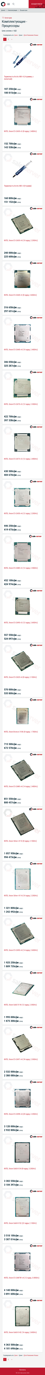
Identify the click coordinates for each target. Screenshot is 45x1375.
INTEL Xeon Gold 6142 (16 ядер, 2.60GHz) (20, 1332)
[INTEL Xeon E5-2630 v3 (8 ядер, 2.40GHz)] (22, 113)
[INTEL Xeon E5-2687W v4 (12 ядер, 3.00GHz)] (22, 1259)
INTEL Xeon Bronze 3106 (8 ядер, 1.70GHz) (21, 732)
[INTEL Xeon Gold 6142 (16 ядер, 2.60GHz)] (22, 1314)
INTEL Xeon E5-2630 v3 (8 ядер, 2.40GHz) (20, 131)
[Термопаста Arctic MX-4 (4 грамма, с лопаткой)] (22, 58)
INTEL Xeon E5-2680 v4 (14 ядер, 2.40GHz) (21, 786)
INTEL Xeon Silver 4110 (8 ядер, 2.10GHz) (20, 841)
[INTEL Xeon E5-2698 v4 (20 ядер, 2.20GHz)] (22, 1095)
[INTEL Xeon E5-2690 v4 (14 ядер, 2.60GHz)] (22, 931)
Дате (25, 35)
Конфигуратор (36, 4)
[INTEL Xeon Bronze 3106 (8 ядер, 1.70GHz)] (22, 713)
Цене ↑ (21, 35)
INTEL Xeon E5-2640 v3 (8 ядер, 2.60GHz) (20, 295)
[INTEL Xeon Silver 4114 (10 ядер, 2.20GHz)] (22, 877)
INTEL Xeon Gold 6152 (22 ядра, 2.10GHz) (20, 1223)
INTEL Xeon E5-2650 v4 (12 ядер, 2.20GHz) (21, 513)
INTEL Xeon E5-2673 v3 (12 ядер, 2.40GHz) (21, 459)
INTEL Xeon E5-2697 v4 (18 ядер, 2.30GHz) (21, 1059)
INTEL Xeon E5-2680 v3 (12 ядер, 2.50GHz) (21, 568)
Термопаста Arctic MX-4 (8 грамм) (18, 186)
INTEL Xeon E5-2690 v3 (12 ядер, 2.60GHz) (21, 622)
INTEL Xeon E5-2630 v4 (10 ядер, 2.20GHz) (21, 240)
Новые (36, 35)
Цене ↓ (16, 35)
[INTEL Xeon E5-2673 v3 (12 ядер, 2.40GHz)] (22, 440)
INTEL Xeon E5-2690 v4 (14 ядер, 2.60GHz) (21, 950)
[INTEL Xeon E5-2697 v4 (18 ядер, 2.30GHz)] (22, 1041)
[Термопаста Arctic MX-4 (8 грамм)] (22, 167)
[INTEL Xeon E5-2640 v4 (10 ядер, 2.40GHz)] (22, 331)
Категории (8, 18)
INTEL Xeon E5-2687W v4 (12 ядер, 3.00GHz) (21, 1278)
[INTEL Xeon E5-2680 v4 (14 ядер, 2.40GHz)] (22, 768)
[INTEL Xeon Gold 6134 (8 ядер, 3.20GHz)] (22, 1150)
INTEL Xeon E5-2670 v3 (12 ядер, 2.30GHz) (21, 404)
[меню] (8, 4)
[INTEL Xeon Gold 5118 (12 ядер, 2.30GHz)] (22, 986)
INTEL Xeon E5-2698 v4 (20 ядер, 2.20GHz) (21, 1114)
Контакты (22, 1370)
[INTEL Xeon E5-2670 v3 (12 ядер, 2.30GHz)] (22, 385)
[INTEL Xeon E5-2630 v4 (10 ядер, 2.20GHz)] (22, 222)
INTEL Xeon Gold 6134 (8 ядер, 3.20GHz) (20, 1168)
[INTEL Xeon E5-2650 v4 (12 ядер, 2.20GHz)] (22, 495)
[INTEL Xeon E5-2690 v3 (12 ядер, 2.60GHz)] (22, 604)
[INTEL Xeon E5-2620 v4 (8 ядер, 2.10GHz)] (22, 658)
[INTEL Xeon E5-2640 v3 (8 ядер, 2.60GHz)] (22, 276)
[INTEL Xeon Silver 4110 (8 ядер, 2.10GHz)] (22, 822)
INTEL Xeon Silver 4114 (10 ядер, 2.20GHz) (21, 895)
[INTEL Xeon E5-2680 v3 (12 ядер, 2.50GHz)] (22, 549)
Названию (30, 35)
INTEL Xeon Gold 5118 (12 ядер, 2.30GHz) (20, 1005)
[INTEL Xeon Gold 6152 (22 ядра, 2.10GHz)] (22, 1204)
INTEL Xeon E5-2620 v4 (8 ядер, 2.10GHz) (20, 677)
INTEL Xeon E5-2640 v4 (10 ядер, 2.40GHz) (21, 349)
